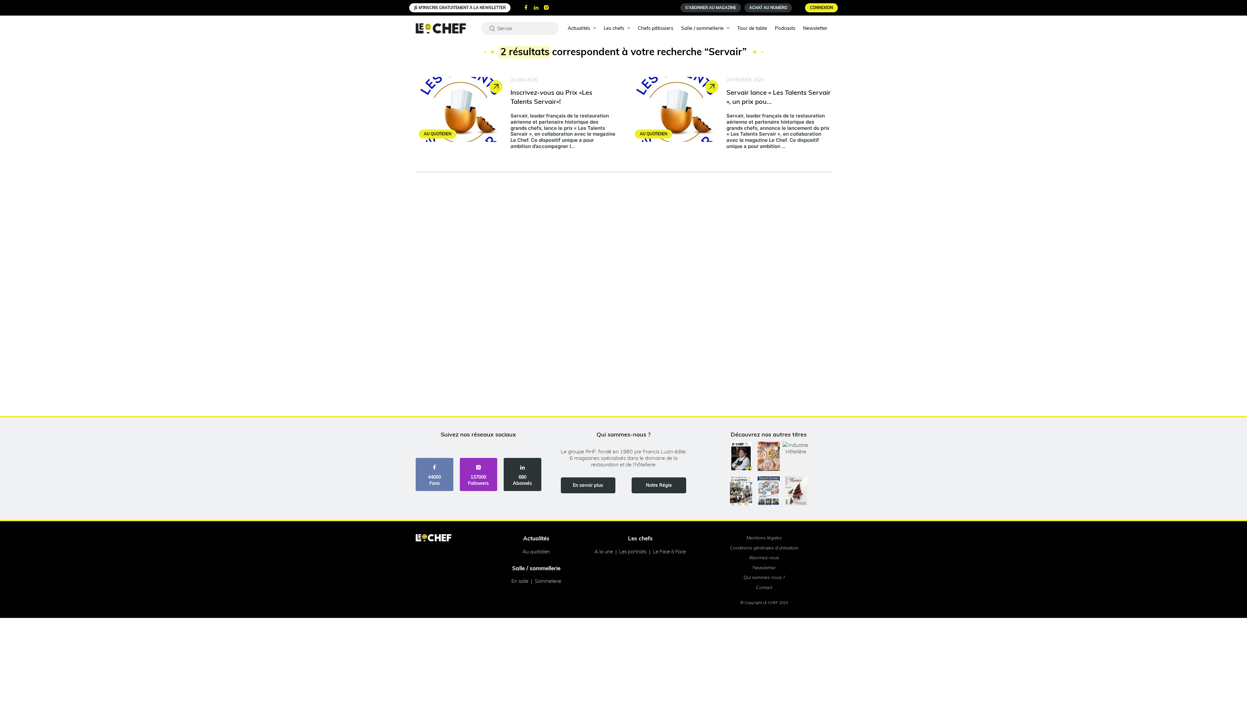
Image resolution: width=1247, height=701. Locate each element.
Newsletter (815, 28)
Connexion (821, 7)
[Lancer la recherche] (492, 28)
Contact (764, 587)
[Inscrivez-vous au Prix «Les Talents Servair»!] (515, 114)
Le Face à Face (669, 551)
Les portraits (633, 551)
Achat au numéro (768, 7)
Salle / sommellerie (702, 28)
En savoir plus (588, 485)
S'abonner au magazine (710, 7)
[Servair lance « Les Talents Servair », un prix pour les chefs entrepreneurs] (731, 114)
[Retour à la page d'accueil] (433, 538)
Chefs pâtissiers (655, 28)
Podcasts (785, 28)
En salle (519, 581)
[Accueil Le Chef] (446, 28)
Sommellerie (548, 581)
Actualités (579, 28)
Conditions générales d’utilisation (764, 548)
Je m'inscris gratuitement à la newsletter (460, 7)
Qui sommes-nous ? (764, 577)
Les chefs (614, 28)
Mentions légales (764, 538)
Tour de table (752, 28)
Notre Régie (659, 485)
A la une (604, 551)
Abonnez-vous (764, 557)
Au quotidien (536, 551)
